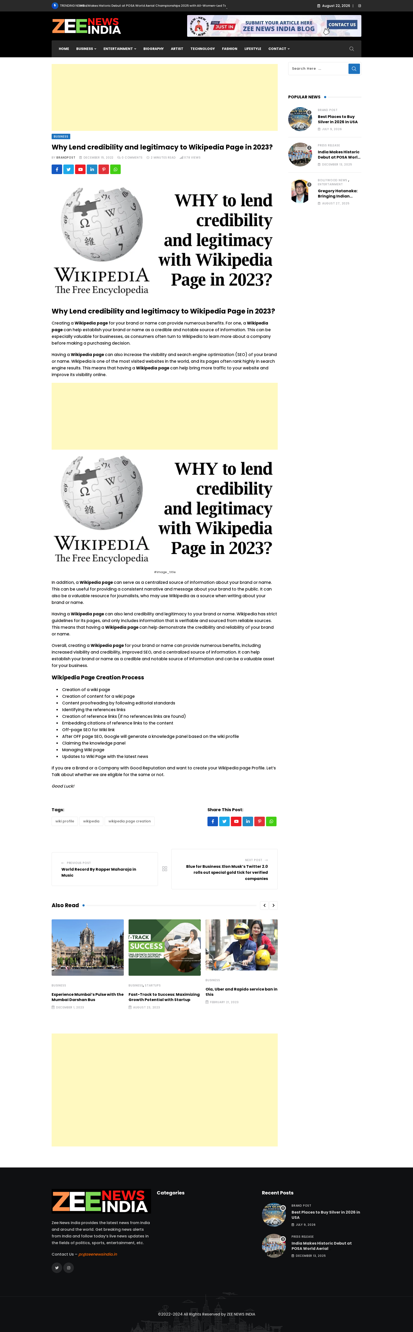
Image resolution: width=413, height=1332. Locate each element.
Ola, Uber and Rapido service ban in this (241, 991)
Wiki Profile (64, 821)
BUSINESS (84, 48)
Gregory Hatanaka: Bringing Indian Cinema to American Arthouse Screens (339, 199)
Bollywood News (332, 180)
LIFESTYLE (253, 48)
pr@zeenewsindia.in (97, 1254)
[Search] (351, 48)
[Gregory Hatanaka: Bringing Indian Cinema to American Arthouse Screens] (300, 191)
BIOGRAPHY (153, 48)
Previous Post (79, 863)
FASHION (229, 48)
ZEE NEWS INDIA (241, 1314)
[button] (264, 905)
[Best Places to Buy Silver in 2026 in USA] (300, 119)
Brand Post (328, 110)
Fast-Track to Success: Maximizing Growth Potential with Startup (164, 997)
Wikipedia (91, 821)
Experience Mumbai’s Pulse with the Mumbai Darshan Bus (88, 997)
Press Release (329, 145)
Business (59, 985)
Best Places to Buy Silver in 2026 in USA (338, 119)
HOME (64, 48)
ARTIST (177, 48)
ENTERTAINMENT (118, 48)
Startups (153, 985)
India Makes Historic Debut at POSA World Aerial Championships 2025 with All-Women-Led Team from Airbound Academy (131, 5)
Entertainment (330, 184)
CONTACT (277, 48)
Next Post (253, 860)
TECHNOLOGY (202, 48)
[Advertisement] (165, 97)
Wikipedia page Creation (130, 821)
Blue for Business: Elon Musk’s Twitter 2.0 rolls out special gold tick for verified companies (227, 872)
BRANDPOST (65, 157)
